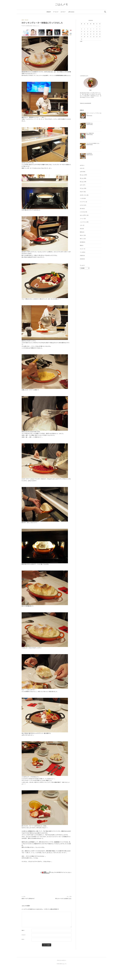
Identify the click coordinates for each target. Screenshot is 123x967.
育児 (81, 228)
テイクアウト (83, 201)
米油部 (81, 255)
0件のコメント (36, 25)
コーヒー (82, 218)
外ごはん (82, 188)
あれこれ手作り (83, 215)
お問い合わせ (71, 11)
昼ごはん (82, 178)
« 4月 (81, 41)
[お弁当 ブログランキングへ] (45, 872)
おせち (81, 168)
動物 (81, 245)
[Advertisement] (46, 882)
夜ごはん (82, 174)
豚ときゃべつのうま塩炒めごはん (63, 898)
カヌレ (81, 225)
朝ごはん (82, 181)
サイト (23, 939)
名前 (23, 930)
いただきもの (83, 211)
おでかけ (82, 205)
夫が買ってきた (83, 195)
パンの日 (82, 198)
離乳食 (81, 232)
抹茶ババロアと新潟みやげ (28, 898)
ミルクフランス (83, 222)
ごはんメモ (61, 4)
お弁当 (81, 171)
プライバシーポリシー (61, 960)
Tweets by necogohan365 (85, 103)
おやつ (23, 19)
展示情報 (82, 242)
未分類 (81, 258)
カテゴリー (63, 11)
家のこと (82, 238)
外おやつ (82, 191)
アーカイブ (55, 11)
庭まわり (82, 235)
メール (23, 934)
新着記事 (49, 11)
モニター (27, 19)
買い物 (81, 208)
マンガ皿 (82, 252)
